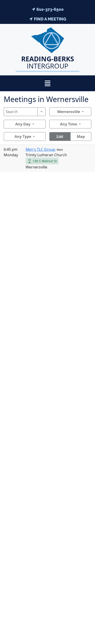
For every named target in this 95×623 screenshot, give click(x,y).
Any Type (23, 136)
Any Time (68, 124)
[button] (47, 83)
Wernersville (68, 111)
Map (81, 136)
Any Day (22, 124)
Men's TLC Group (40, 149)
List (59, 136)
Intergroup (47, 62)
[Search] (42, 111)
